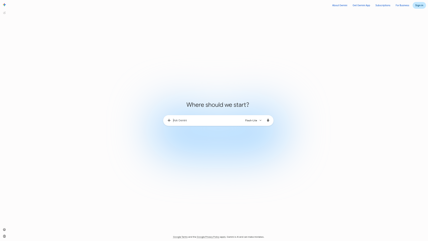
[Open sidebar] (4, 5)
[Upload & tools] (169, 120)
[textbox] (206, 120)
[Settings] (4, 230)
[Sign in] (4, 236)
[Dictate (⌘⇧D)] (268, 120)
